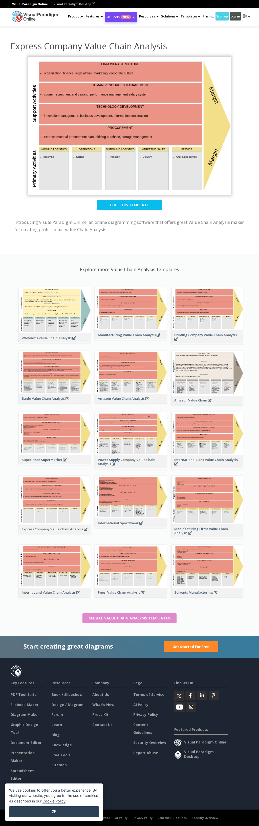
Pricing (208, 16)
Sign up (222, 16)
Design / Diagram (67, 704)
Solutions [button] (168, 16)
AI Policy (140, 704)
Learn (57, 724)
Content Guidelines (172, 818)
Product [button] (74, 16)
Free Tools (61, 755)
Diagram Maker (25, 714)
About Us (100, 694)
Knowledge (62, 744)
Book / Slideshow (67, 694)
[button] (94, 16)
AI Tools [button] (118, 17)
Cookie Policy (54, 801)
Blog (56, 734)
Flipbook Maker (24, 704)
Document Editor (26, 742)
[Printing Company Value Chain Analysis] (207, 342)
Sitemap (59, 764)
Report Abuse (145, 752)
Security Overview (149, 742)
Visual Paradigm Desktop (73, 4)
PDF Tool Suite (24, 694)
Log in (235, 16)
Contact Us (102, 724)
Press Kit (100, 714)
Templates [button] (189, 16)
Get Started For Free (190, 646)
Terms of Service (148, 694)
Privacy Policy (145, 714)
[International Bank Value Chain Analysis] (207, 467)
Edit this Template (129, 205)
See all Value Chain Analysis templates (129, 618)
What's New (103, 704)
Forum (57, 714)
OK (54, 811)
